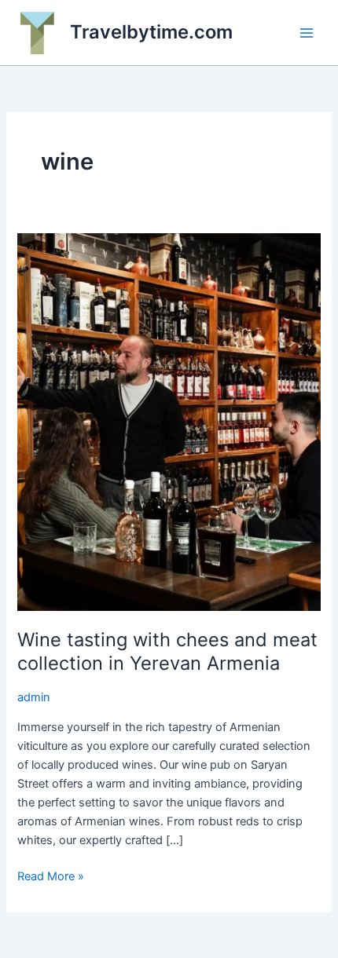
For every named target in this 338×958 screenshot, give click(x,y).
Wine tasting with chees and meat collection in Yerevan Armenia (167, 651)
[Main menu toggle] (306, 32)
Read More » (50, 877)
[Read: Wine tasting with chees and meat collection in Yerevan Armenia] (168, 421)
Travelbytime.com (151, 31)
